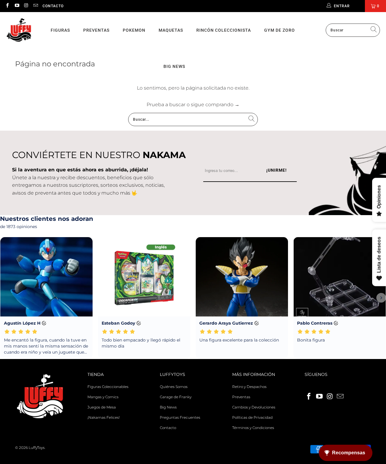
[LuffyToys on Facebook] (7, 6)
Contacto (53, 6)
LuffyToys (37, 447)
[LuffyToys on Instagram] (26, 6)
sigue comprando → (215, 104)
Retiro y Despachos (249, 386)
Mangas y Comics (103, 397)
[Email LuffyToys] (35, 6)
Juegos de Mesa (101, 407)
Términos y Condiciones (253, 427)
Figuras (60, 30)
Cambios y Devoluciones (253, 407)
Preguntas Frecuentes (180, 417)
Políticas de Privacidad (252, 417)
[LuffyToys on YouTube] (16, 6)
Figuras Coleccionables (107, 386)
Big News (168, 407)
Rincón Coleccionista (223, 30)
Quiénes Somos (174, 386)
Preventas (96, 30)
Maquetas (171, 30)
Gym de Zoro (279, 30)
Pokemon (134, 30)
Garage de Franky (175, 397)
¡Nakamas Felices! (103, 417)
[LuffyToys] (19, 30)
